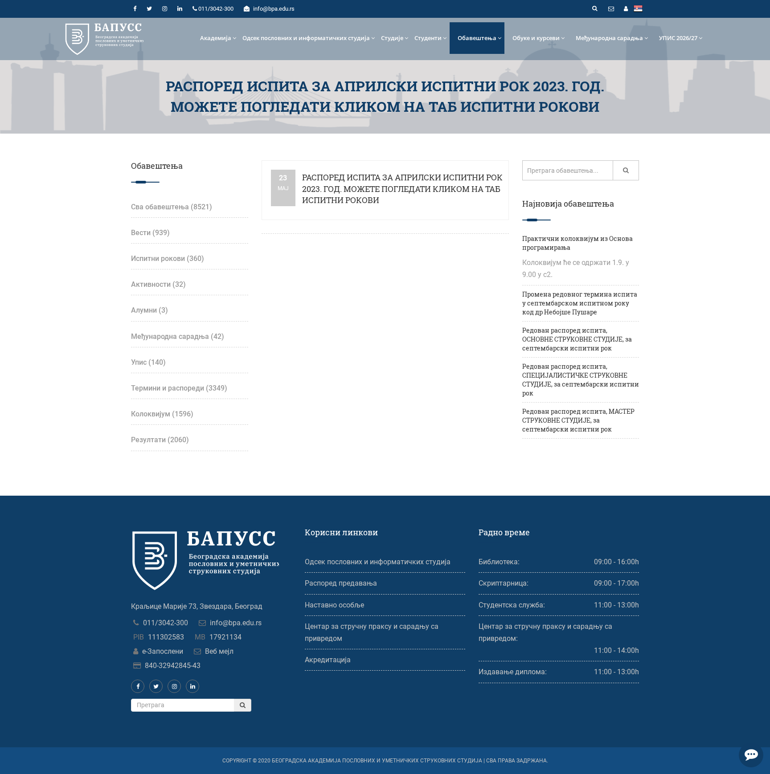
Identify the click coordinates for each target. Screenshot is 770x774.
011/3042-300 (165, 623)
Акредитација (328, 660)
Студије (392, 38)
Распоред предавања (341, 583)
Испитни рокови (167, 258)
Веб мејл (219, 651)
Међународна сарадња (609, 38)
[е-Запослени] (625, 9)
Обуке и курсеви (536, 38)
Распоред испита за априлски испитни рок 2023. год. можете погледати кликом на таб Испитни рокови (402, 188)
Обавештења (477, 38)
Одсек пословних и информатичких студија (306, 38)
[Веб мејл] (611, 9)
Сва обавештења (171, 207)
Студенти (428, 38)
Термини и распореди (179, 388)
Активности (158, 284)
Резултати (160, 440)
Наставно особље (334, 605)
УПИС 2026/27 (678, 38)
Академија (215, 38)
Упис (148, 362)
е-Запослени (162, 651)
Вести (150, 232)
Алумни (149, 310)
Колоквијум (162, 414)
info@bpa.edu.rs (236, 623)
